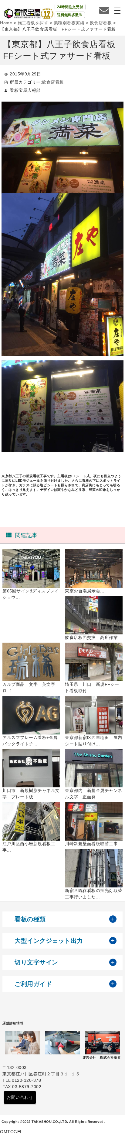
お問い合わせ (20, 1097)
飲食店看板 (53, 82)
